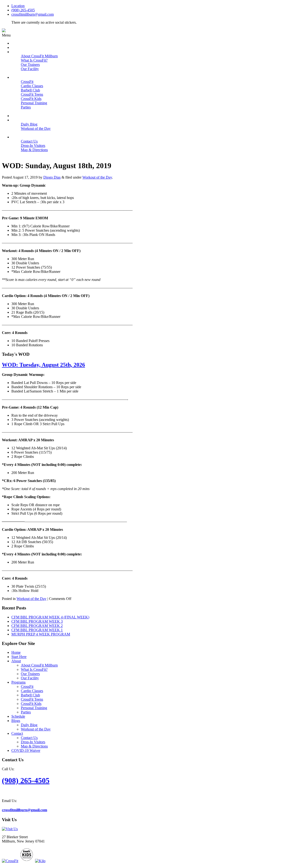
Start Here (19, 657)
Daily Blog (29, 725)
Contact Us (29, 738)
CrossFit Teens (32, 699)
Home (16, 652)
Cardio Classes (32, 691)
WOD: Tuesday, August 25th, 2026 (43, 365)
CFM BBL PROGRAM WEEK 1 (37, 630)
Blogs (15, 721)
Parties (26, 712)
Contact (17, 733)
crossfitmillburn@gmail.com (32, 14)
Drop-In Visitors (33, 742)
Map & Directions (34, 746)
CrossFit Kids (31, 704)
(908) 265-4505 (23, 10)
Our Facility (30, 678)
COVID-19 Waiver (25, 750)
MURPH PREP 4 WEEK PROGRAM (40, 634)
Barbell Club (30, 695)
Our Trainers (30, 674)
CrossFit (27, 687)
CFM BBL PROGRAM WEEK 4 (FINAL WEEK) (50, 617)
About (16, 661)
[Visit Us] (10, 829)
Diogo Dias (52, 177)
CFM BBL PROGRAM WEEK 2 (37, 626)
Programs (18, 682)
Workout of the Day (97, 177)
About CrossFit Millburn (39, 665)
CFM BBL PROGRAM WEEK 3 (37, 621)
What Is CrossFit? (34, 669)
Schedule (18, 716)
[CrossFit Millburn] (4, 31)
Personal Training (34, 708)
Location (18, 6)
